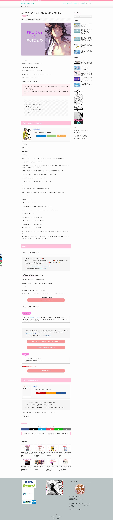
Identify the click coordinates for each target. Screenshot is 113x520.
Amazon (51, 392)
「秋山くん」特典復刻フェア (35, 107)
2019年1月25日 (42, 268)
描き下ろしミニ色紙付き (35, 317)
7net (61, 392)
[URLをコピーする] (67, 429)
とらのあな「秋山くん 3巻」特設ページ (46, 347)
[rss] (89, 0)
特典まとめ (24, 15)
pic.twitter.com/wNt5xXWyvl (45, 266)
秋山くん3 (35, 386)
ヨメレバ (37, 130)
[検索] (91, 0)
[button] (25, 429)
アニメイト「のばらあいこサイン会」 (46, 300)
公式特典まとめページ (46, 370)
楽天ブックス (41, 392)
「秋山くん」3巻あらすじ (33, 112)
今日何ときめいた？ (27, 3)
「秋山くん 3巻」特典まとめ (82, 136)
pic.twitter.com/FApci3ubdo (30, 333)
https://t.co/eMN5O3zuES (34, 266)
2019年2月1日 (48, 335)
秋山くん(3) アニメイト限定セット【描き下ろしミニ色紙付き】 (46, 341)
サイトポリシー (53, 516)
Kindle (41, 135)
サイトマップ (60, 516)
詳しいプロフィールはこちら (76, 509)
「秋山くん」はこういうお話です (35, 104)
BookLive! (61, 135)
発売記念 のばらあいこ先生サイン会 (36, 109)
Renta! (51, 135)
